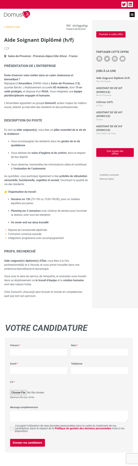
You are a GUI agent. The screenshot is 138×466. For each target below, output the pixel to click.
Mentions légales (107, 179)
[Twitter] (124, 4)
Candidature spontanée (109, 175)
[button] (132, 14)
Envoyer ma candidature (27, 442)
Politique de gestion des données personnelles (83, 428)
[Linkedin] (130, 4)
